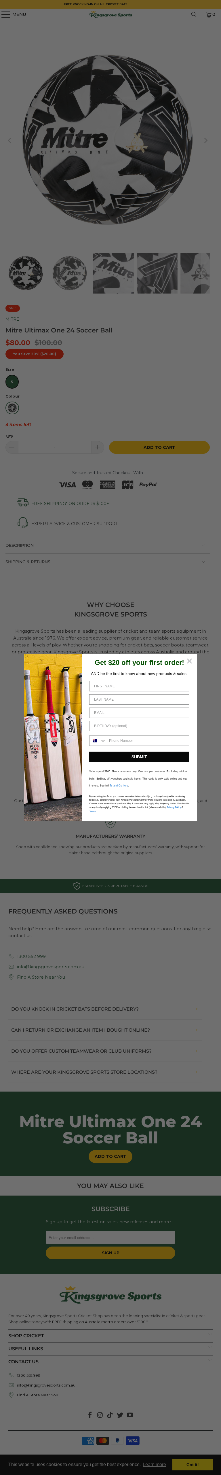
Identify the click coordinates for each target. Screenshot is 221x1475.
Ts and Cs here (119, 785)
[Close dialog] (189, 661)
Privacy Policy (174, 807)
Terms (92, 811)
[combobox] (97, 741)
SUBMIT (139, 756)
